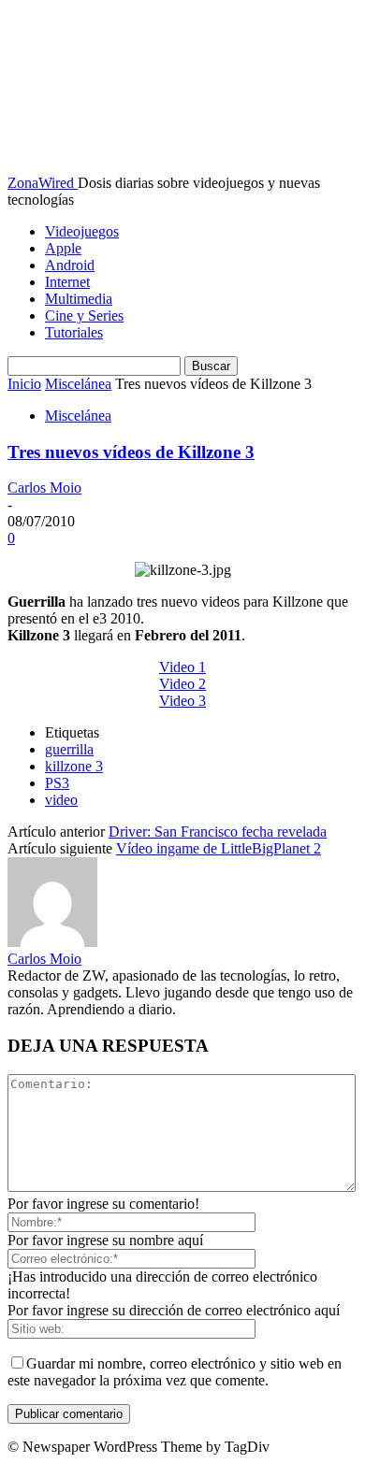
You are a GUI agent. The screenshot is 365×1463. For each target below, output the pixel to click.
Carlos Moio (44, 487)
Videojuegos (82, 231)
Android (70, 265)
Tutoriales (74, 332)
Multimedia (78, 299)
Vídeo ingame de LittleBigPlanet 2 (218, 848)
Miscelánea (78, 384)
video (61, 800)
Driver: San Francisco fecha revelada (218, 831)
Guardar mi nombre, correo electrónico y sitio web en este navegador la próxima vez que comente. (174, 1371)
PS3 (57, 783)
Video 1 (182, 667)
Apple (63, 248)
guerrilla (69, 749)
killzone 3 (74, 766)
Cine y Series (84, 315)
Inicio (24, 384)
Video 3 (182, 701)
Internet (67, 282)
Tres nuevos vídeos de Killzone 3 (131, 452)
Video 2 (182, 684)
